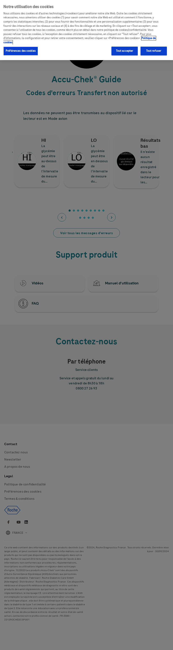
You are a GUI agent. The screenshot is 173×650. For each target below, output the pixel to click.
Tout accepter (124, 51)
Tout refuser (153, 51)
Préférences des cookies (21, 51)
